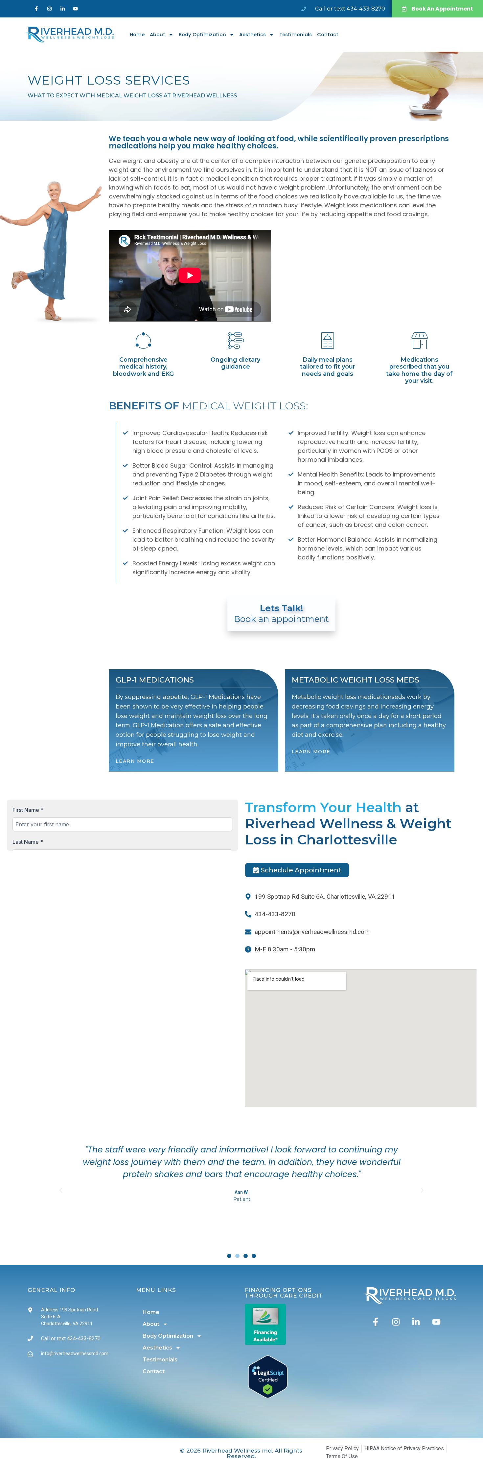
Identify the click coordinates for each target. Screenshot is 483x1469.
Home (137, 34)
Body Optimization (202, 34)
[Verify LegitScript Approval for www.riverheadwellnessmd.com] (268, 1396)
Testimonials (295, 34)
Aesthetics (252, 34)
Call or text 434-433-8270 (350, 8)
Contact (327, 34)
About (157, 34)
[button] (61, 1190)
